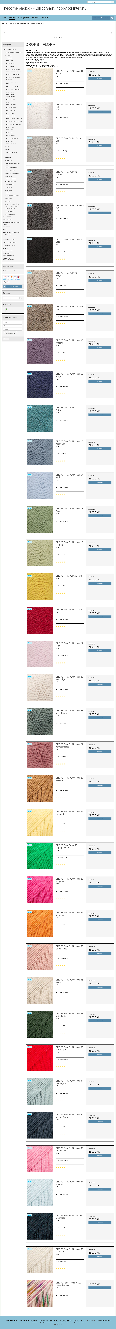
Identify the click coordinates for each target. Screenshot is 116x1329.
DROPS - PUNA (10, 130)
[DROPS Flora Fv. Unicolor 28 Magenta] (40, 890)
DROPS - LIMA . (10, 113)
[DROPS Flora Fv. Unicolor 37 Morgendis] (40, 1193)
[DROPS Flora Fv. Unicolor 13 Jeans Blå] (40, 453)
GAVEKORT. (6, 248)
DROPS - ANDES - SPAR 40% (13, 72)
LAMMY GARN (8, 190)
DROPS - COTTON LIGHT (12, 86)
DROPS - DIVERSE (11, 144)
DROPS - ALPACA (10, 66)
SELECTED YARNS (10, 170)
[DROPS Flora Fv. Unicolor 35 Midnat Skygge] (40, 1126)
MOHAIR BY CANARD (10, 181)
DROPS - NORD (10, 127)
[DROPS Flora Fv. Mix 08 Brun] (40, 318)
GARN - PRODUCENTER (9, 49)
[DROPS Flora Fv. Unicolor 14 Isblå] (40, 486)
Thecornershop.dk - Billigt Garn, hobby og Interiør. (44, 8)
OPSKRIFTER (6, 227)
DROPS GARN (8, 58)
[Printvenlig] (113, 23)
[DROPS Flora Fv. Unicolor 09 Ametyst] (40, 352)
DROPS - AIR (9, 61)
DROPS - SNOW (10, 135)
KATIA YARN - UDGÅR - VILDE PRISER (12, 164)
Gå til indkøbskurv (14, 286)
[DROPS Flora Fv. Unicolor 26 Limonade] (40, 823)
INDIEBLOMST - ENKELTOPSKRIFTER (8, 254)
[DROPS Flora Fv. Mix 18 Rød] (40, 621)
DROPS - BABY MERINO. (12, 74)
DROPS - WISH (10, 141)
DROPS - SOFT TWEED (12, 138)
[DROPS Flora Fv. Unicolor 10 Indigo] (40, 385)
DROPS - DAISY (10, 92)
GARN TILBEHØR (7, 219)
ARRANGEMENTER (8, 251)
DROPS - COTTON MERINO (13, 89)
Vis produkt (100, 78)
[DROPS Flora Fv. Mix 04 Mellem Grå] (40, 183)
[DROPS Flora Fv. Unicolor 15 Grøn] (40, 520)
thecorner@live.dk (89, 1320)
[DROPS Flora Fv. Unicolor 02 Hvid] (40, 116)
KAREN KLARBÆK (9, 211)
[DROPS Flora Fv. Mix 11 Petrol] (40, 419)
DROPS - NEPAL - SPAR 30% (13, 124)
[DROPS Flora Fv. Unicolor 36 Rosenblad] (40, 1160)
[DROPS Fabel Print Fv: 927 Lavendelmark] (40, 1294)
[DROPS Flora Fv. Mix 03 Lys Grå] (40, 150)
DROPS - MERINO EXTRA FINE (14, 119)
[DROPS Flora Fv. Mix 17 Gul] (40, 587)
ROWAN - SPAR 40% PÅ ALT (12, 204)
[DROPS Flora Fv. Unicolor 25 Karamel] (40, 789)
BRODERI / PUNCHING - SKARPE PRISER (11, 223)
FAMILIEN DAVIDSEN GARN (12, 195)
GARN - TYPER (7, 217)
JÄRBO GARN (8, 198)
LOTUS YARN (8, 176)
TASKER (5, 229)
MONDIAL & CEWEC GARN (12, 173)
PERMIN (7, 146)
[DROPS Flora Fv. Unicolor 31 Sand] (40, 991)
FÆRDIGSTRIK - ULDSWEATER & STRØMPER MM (11, 233)
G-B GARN (7, 193)
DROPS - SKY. (9, 132)
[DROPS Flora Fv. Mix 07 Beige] (40, 284)
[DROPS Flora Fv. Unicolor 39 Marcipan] (40, 1261)
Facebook (59, 1324)
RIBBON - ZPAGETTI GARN (11, 168)
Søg (113, 1)
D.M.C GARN (8, 201)
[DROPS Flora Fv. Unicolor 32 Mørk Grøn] (40, 1025)
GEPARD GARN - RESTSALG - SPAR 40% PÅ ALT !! (12, 207)
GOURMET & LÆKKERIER (9, 245)
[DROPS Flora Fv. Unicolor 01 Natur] (40, 82)
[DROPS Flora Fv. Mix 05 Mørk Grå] (40, 217)
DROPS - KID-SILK (11, 110)
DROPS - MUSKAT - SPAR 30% (14, 121)
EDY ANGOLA (8, 155)
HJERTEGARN (8, 160)
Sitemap (83, 1322)
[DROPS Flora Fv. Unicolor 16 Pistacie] (40, 554)
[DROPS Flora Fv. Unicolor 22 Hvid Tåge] (40, 688)
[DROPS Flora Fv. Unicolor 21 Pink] (40, 655)
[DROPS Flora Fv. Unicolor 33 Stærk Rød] (40, 1059)
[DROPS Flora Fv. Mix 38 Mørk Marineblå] (40, 1227)
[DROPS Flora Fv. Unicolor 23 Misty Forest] (40, 722)
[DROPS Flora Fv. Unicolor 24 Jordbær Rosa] (40, 756)
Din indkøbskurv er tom (101, 18)
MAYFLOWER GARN (10, 214)
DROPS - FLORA (10, 102)
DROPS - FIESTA (10, 99)
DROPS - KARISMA (11, 107)
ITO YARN (7, 149)
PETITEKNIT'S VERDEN (11, 152)
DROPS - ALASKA (10, 63)
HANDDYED (8, 158)
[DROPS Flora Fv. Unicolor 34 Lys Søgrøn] (40, 1092)
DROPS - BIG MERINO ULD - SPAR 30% (13, 78)
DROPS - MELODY (11, 116)
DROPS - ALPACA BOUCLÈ (13, 69)
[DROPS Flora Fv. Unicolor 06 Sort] (40, 251)
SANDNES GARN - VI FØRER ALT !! (13, 52)
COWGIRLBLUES (9, 184)
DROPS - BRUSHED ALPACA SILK (13, 82)
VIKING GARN (8, 187)
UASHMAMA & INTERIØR (9, 237)
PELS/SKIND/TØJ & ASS (9, 239)
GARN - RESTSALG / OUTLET (10, 242)
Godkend (6, 338)
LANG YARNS (8, 55)
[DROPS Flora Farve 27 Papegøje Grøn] (40, 857)
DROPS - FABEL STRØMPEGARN (10, 95)
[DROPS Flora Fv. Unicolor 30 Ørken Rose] (40, 958)
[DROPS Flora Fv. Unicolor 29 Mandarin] (40, 924)
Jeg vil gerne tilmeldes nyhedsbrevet (14, 332)
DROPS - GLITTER (11, 105)
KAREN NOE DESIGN (10, 179)
